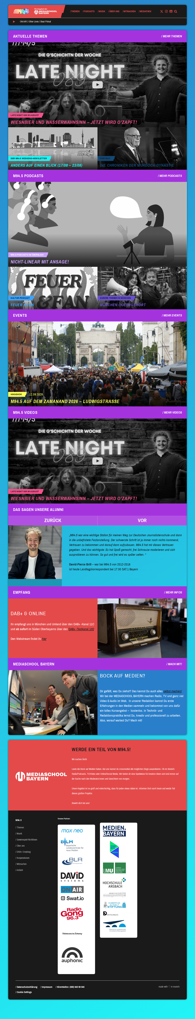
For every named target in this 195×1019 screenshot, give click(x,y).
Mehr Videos (173, 412)
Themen (75, 11)
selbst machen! (172, 691)
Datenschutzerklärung (27, 987)
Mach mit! (175, 664)
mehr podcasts (171, 175)
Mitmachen (130, 11)
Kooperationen (23, 858)
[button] (53, 520)
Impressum (47, 987)
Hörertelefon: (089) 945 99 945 (70, 987)
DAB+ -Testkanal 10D (81, 629)
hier (44, 638)
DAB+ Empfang (24, 852)
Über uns (114, 11)
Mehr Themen (172, 36)
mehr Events (172, 315)
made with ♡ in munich (169, 986)
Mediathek (145, 11)
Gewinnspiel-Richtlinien (27, 839)
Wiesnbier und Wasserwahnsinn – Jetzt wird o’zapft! (74, 122)
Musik (102, 11)
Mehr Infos (174, 592)
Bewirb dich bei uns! (81, 803)
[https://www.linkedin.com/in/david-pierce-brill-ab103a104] (35, 552)
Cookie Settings (24, 992)
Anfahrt (20, 870)
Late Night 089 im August (25, 115)
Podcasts (89, 11)
